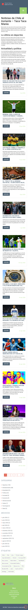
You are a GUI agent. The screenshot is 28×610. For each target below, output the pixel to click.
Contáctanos (14, 596)
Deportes (6, 485)
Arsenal (14, 557)
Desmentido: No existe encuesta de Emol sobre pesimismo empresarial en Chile (12, 216)
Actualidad (6, 490)
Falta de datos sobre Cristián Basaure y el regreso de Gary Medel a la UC (14, 319)
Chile (8, 555)
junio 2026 (5, 520)
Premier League (19, 555)
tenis (12, 555)
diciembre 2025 (7, 530)
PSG (23, 566)
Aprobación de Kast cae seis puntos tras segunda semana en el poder (14, 454)
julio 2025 (5, 543)
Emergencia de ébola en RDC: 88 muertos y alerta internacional (13, 250)
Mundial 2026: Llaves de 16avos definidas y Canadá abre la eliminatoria (12, 115)
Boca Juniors (5, 560)
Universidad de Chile (6, 566)
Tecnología (6, 506)
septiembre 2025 (8, 538)
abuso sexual (5, 563)
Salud (4, 508)
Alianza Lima (17, 566)
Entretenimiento (7, 487)
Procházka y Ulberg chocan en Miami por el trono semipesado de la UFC (13, 386)
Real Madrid (21, 560)
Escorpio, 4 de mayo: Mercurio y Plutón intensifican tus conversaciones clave (14, 284)
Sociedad (5, 495)
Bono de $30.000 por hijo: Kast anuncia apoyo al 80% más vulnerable (14, 81)
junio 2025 (5, 546)
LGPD (14, 598)
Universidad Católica (15, 563)
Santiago (4, 571)
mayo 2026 (6, 522)
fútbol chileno (13, 560)
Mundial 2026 (5, 568)
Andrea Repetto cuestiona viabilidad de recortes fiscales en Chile (13, 419)
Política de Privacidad (14, 594)
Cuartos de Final (19, 568)
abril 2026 (5, 525)
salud (11, 568)
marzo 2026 (6, 528)
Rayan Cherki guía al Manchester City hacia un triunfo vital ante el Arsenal (14, 353)
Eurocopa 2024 (22, 557)
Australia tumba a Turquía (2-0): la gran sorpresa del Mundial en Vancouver (14, 148)
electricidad (11, 571)
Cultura (5, 503)
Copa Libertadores (6, 557)
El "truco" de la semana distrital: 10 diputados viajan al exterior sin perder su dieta (14, 181)
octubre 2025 (7, 535)
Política (5, 493)
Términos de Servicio (14, 592)
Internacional (6, 500)
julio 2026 (5, 517)
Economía (5, 498)
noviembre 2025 (7, 533)
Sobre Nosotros (14, 591)
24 (22, 475)
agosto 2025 (6, 541)
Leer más (6, 92)
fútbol (3, 555)
